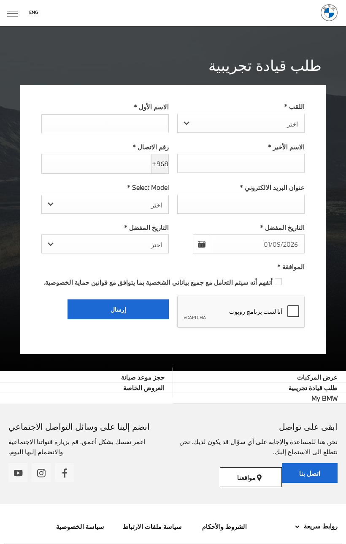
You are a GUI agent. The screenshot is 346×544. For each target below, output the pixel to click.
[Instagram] (41, 472)
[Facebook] (64, 472)
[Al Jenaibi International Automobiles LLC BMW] (329, 12)
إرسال (118, 309)
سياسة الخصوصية (80, 526)
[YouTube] (17, 472)
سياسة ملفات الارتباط (152, 526)
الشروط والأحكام (223, 526)
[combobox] (241, 123)
